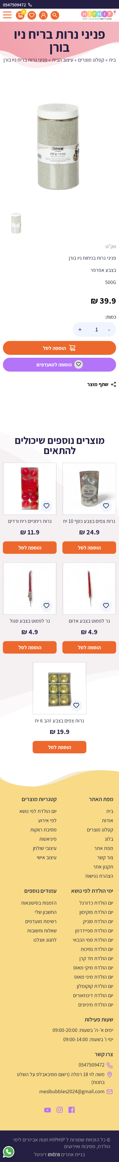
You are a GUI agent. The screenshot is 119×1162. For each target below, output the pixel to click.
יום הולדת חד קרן (96, 958)
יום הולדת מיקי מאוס (93, 967)
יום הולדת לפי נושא (38, 811)
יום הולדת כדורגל (96, 902)
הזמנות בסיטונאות (39, 902)
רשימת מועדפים (41, 921)
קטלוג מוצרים (91, 59)
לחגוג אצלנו (45, 939)
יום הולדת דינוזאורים (93, 995)
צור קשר (105, 857)
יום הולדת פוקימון (96, 912)
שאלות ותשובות (42, 930)
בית (112, 59)
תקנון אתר (103, 866)
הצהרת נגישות (99, 876)
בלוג (109, 838)
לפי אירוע (47, 820)
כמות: (110, 316)
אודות (107, 820)
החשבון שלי (46, 912)
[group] (59, 149)
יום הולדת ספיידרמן (94, 930)
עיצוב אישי (47, 857)
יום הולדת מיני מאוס (93, 976)
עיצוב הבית (62, 59)
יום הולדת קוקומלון (95, 986)
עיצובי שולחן (45, 848)
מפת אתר (103, 848)
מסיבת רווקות (43, 829)
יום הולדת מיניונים (95, 1004)
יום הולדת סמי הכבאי (93, 939)
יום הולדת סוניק (98, 921)
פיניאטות (48, 838)
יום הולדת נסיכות (97, 949)
